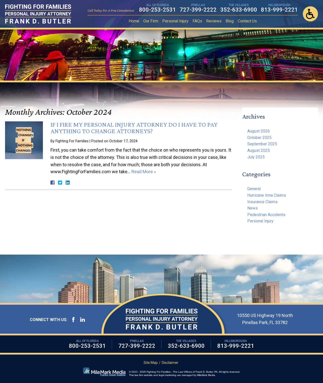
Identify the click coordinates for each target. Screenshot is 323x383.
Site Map (151, 363)
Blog (230, 21)
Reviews (214, 21)
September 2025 (262, 144)
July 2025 (256, 157)
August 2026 (258, 131)
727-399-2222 (198, 10)
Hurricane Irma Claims (266, 195)
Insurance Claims (262, 201)
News (252, 208)
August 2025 (258, 150)
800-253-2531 (157, 10)
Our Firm (150, 21)
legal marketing (167, 375)
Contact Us (247, 21)
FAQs (197, 21)
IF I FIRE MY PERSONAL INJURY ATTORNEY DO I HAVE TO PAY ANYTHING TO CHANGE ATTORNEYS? (134, 128)
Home (134, 21)
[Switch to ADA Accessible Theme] (310, 13)
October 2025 (259, 137)
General (254, 188)
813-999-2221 (279, 10)
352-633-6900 (238, 10)
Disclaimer (170, 363)
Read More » (143, 171)
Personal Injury (175, 21)
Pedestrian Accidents (266, 214)
